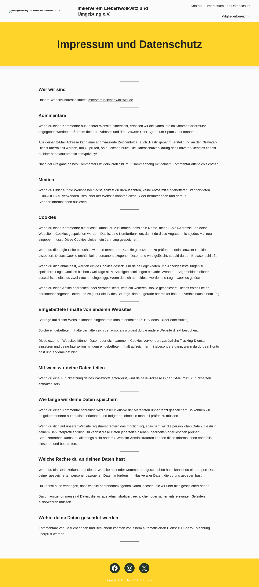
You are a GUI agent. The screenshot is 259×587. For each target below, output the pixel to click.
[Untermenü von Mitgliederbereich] (249, 16)
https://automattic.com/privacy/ (74, 154)
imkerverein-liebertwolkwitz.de (110, 100)
